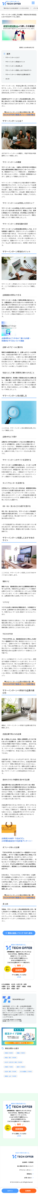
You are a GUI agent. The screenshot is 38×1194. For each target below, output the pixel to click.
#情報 (13, 986)
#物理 (29, 986)
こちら (19, 977)
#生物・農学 (6, 988)
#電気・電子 (15, 988)
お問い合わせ (28, 1178)
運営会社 (29, 1174)
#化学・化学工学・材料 (19, 984)
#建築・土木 (6, 986)
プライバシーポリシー (25, 1170)
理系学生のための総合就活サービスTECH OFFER (16, 8)
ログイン (10, 1191)
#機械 (24, 986)
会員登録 (19, 970)
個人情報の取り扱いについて (25, 1166)
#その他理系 (6, 984)
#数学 (18, 986)
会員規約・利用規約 (27, 1162)
